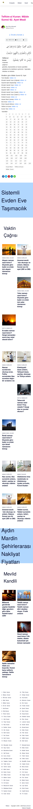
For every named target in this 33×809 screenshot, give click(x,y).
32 (22, 124)
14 (25, 116)
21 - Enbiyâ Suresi (24, 695)
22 (6, 122)
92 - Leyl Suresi (24, 785)
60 (14, 137)
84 (14, 148)
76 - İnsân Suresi (5, 793)
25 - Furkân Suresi (24, 705)
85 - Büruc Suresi (24, 766)
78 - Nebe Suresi (24, 747)
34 (6, 127)
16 (6, 119)
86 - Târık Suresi (24, 769)
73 (18, 142)
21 (26, 119)
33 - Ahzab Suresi (24, 727)
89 (10, 150)
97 (18, 153)
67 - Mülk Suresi (5, 769)
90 (14, 150)
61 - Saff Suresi (5, 753)
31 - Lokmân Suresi (25, 722)
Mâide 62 (13, 78)
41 (10, 129)
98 (22, 153)
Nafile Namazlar (7, 328)
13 (21, 116)
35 (10, 127)
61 (18, 137)
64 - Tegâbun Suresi (6, 761)
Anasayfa (12, 3)
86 (22, 148)
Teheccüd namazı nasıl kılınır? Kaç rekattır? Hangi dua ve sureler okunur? (23, 406)
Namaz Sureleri (22, 258)
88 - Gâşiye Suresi (24, 775)
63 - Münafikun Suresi (6, 758)
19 (18, 119)
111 (11, 161)
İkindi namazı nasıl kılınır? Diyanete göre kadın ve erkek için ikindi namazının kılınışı (8, 442)
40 (6, 129)
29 (10, 124)
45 (26, 129)
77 (10, 145)
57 (26, 135)
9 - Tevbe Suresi (5, 714)
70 (6, 142)
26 (22, 122)
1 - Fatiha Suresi (5, 692)
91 (18, 150)
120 (30, 163)
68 (22, 140)
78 (14, 145)
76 (6, 145)
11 (13, 116)
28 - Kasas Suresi (24, 714)
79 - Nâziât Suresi (24, 750)
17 (10, 119)
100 (7, 155)
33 (26, 124)
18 (14, 119)
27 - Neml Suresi (24, 711)
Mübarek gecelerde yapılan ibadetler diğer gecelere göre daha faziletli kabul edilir (8, 609)
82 (6, 148)
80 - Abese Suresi (24, 753)
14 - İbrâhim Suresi (6, 727)
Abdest (19, 3)
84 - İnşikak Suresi (24, 764)
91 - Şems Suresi (24, 783)
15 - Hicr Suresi (5, 730)
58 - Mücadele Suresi (6, 745)
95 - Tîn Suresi (23, 793)
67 (18, 140)
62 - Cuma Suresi (5, 756)
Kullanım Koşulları (26, 808)
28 (6, 124)
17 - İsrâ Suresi (5, 735)
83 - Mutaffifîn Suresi (25, 761)
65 (10, 140)
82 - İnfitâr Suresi (24, 758)
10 (10, 116)
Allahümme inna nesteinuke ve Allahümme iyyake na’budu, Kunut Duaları (23, 481)
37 (18, 127)
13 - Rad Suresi (5, 724)
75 (26, 142)
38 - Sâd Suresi (24, 741)
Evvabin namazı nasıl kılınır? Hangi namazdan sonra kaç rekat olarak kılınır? (8, 335)
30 (14, 124)
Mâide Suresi (10, 169)
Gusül (26, 3)
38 (22, 127)
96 (14, 153)
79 (18, 145)
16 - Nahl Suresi (5, 732)
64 (6, 140)
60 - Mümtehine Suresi (6, 750)
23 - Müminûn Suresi (25, 700)
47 (10, 132)
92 (22, 150)
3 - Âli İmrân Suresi (6, 697)
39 (26, 127)
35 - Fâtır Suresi (24, 732)
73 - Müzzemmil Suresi (7, 785)
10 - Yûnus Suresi (5, 716)
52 (6, 135)
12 (17, 116)
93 (26, 150)
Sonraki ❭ (20, 35)
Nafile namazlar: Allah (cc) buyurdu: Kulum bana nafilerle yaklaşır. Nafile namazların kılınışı (8, 670)
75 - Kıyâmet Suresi (6, 791)
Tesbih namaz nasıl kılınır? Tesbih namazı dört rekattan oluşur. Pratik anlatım (23, 608)
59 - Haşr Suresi (5, 747)
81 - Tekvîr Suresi (24, 756)
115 (7, 163)
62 (22, 137)
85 (18, 148)
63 (26, 137)
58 (6, 137)
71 (10, 142)
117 (16, 163)
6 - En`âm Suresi (5, 705)
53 (10, 135)
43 (18, 129)
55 (18, 135)
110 (7, 161)
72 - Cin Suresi (5, 783)
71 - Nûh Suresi (5, 780)
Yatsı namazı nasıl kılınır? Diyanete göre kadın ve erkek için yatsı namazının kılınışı (23, 300)
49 (18, 132)
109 (25, 158)
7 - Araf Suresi (4, 708)
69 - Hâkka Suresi (5, 775)
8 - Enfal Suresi (5, 711)
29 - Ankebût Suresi (25, 716)
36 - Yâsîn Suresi (24, 735)
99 (26, 153)
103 (21, 155)
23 (10, 122)
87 (26, 148)
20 (22, 119)
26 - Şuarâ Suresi (24, 708)
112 (16, 161)
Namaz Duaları (21, 474)
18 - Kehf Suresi (5, 738)
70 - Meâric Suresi (6, 777)
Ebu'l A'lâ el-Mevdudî (11, 26)
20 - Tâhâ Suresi (24, 692)
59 (10, 137)
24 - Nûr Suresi (24, 703)
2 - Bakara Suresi (5, 695)
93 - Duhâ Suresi (24, 788)
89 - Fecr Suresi (24, 777)
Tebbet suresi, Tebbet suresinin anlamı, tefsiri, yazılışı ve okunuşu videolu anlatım (23, 515)
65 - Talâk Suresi (5, 764)
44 (22, 129)
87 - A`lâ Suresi (24, 772)
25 (18, 122)
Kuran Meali (4, 111)
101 (12, 155)
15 (29, 116)
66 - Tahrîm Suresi (6, 766)
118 (21, 163)
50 (22, 132)
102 (16, 155)
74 (22, 142)
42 (14, 129)
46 (6, 132)
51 (26, 132)
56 (22, 135)
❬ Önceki (12, 35)
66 (14, 140)
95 (10, 153)
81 (26, 145)
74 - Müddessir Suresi (6, 788)
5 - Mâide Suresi (5, 703)
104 (25, 155)
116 (12, 163)
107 (16, 158)
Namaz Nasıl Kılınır (8, 258)
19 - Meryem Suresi (6, 741)
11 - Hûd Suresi (5, 719)
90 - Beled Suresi (24, 780)
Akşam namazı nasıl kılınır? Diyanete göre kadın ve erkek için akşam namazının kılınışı (8, 267)
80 (22, 145)
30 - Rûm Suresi (24, 719)
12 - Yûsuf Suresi (5, 722)
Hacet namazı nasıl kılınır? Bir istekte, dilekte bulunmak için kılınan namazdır (23, 638)
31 (18, 124)
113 (20, 161)
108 (21, 158)
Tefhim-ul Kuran (19, 166)
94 (6, 153)
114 (25, 161)
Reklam (7, 806)
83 (10, 148)
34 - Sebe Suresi (24, 730)
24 (14, 122)
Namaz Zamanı (27, 806)
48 (14, 132)
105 (7, 158)
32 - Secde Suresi (24, 724)
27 (26, 122)
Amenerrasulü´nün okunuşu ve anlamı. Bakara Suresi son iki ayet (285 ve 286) (23, 264)
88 (6, 150)
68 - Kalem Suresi (5, 772)
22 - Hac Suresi (23, 697)
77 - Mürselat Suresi (25, 745)
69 (26, 140)
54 (14, 135)
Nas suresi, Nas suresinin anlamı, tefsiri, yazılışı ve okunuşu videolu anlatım (9, 481)
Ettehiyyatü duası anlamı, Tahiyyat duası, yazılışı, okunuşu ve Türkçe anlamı (24, 371)
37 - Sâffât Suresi (24, 738)
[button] (12, 3)
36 (14, 127)
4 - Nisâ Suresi (5, 700)
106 (12, 158)
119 (25, 163)
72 (14, 142)
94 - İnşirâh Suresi (24, 791)
